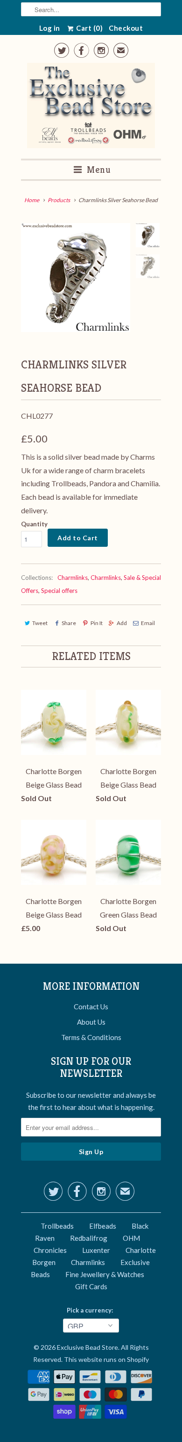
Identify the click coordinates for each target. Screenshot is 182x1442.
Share (69, 622)
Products (59, 200)
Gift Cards (91, 1286)
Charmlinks (72, 577)
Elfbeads (102, 1226)
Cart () (89, 28)
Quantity (34, 524)
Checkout (126, 28)
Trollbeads (57, 1226)
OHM (131, 1238)
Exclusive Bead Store (87, 1347)
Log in (49, 28)
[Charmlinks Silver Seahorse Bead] (75, 277)
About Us (91, 1022)
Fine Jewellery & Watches (104, 1274)
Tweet (40, 622)
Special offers (59, 590)
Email (148, 622)
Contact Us (91, 1006)
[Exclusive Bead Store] (91, 107)
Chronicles (50, 1250)
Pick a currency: (91, 1310)
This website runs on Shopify (106, 1359)
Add (122, 622)
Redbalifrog (88, 1238)
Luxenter (96, 1250)
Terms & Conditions (91, 1037)
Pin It (96, 622)
